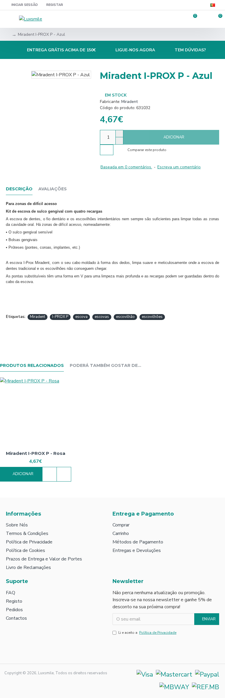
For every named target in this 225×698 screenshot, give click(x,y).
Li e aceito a (147, 632)
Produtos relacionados (32, 365)
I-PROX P (60, 316)
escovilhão (125, 316)
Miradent (129, 101)
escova (81, 316)
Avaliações (52, 189)
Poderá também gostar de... (105, 365)
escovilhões (152, 316)
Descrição (19, 189)
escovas (102, 316)
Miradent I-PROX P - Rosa (35, 453)
